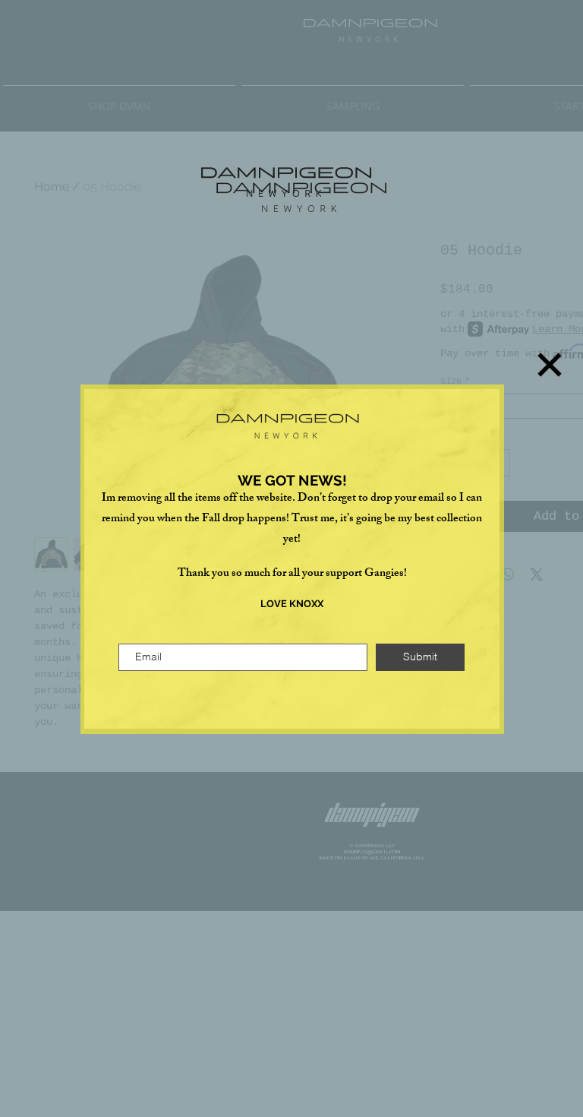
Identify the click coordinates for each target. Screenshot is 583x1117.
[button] (549, 365)
